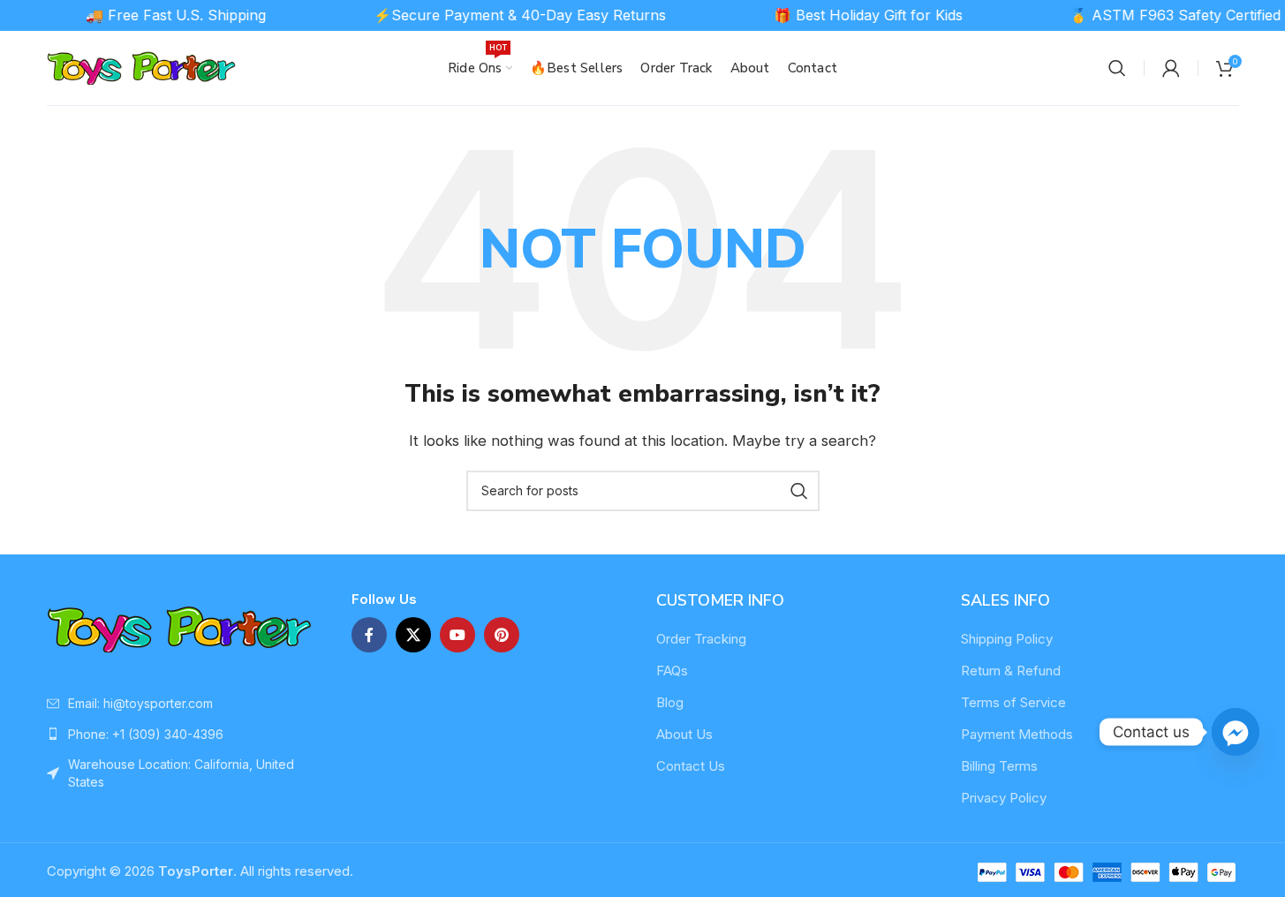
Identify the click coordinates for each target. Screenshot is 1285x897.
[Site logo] (142, 66)
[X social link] (413, 634)
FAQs (672, 670)
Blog (670, 702)
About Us (684, 734)
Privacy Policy (1004, 797)
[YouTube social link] (457, 634)
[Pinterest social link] (501, 634)
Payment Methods (1017, 734)
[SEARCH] (799, 491)
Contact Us (690, 766)
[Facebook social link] (369, 634)
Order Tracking (701, 638)
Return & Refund (1011, 670)
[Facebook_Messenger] (1235, 732)
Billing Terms (999, 766)
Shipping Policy (1007, 638)
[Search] (1117, 68)
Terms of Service (1013, 702)
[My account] (1171, 68)
